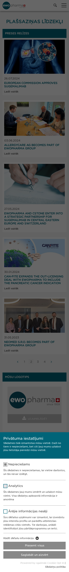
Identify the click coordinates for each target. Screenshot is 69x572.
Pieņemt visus (34, 545)
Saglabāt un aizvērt (34, 554)
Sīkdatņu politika (55, 566)
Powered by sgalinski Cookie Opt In (42, 563)
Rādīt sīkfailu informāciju (18, 538)
